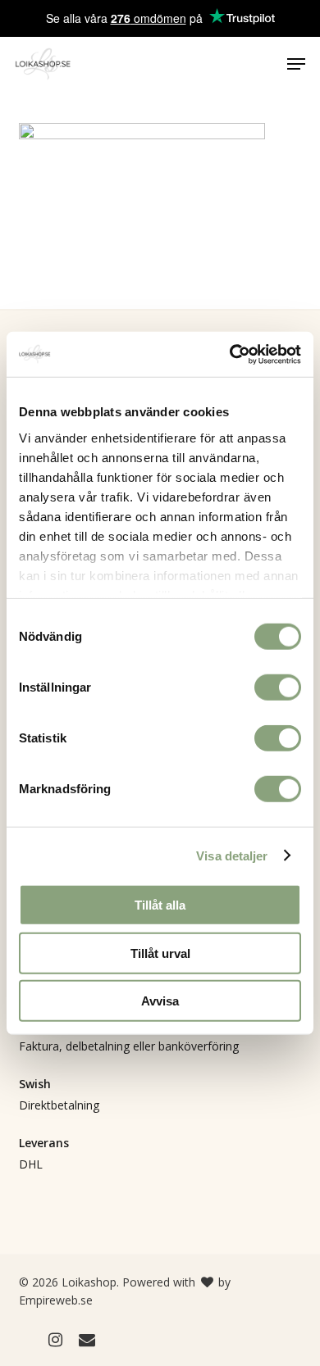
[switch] (277, 687)
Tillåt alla (160, 905)
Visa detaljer (231, 855)
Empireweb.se (56, 1300)
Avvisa (160, 1001)
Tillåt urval (160, 953)
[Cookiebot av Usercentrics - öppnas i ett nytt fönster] (230, 354)
